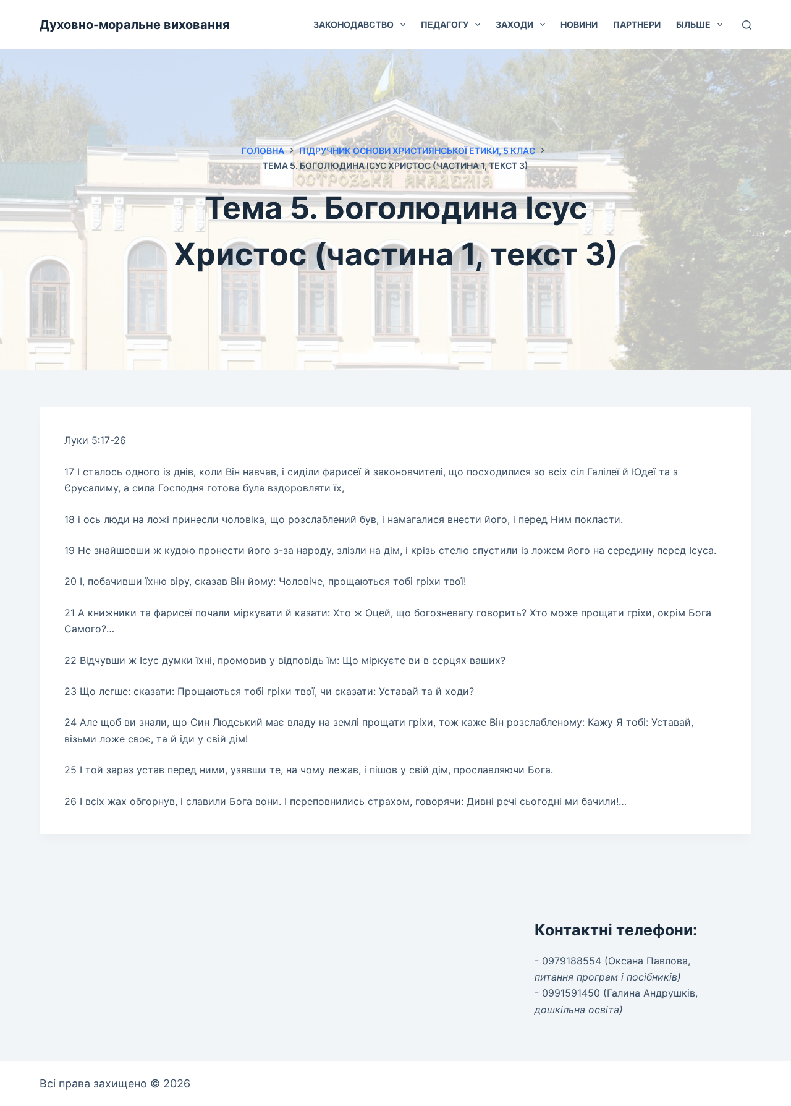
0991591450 (571, 993)
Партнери (637, 24)
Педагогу (444, 24)
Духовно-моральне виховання (135, 24)
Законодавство (353, 24)
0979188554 (571, 961)
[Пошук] (746, 25)
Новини (579, 24)
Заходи (514, 24)
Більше (693, 24)
